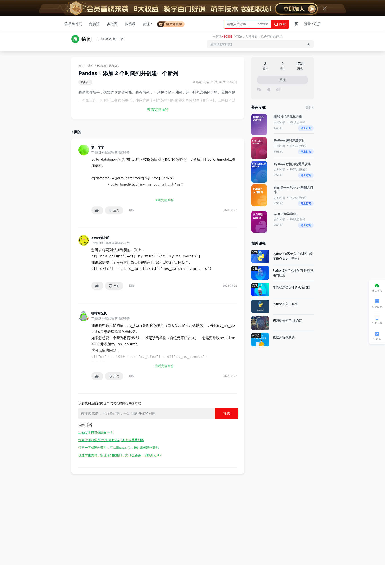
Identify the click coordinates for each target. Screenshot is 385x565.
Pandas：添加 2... (108, 65)
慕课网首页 (73, 24)
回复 (132, 210)
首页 (81, 65)
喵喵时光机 (99, 313)
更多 (308, 107)
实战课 (112, 24)
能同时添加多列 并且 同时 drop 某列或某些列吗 (111, 440)
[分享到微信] (259, 89)
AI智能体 (263, 24)
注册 (317, 24)
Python (85, 82)
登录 (307, 24)
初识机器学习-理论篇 (287, 320)
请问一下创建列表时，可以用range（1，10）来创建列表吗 (118, 447)
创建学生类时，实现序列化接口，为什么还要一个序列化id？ (120, 455)
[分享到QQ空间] (269, 89)
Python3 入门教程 (285, 304)
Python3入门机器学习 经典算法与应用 (293, 273)
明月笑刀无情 (201, 82)
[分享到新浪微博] (278, 89)
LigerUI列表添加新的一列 (96, 432)
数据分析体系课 (284, 337)
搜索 (282, 24)
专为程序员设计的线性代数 (291, 287)
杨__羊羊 (97, 147)
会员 (172, 23)
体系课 (130, 24)
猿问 (90, 65)
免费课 (94, 24)
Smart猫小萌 (100, 238)
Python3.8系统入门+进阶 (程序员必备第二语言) (293, 256)
